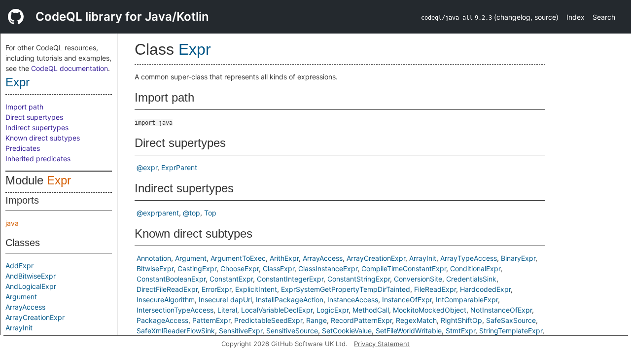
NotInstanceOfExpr (501, 310)
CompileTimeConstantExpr (403, 268)
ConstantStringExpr (358, 279)
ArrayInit (19, 327)
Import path (24, 107)
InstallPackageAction (289, 299)
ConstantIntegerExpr (290, 279)
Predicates (22, 148)
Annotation (154, 258)
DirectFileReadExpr (167, 289)
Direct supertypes (34, 117)
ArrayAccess (25, 307)
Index (575, 17)
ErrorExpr (216, 289)
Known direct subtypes (42, 138)
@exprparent (158, 213)
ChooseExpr (239, 268)
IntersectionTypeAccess (175, 310)
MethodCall (370, 310)
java (12, 223)
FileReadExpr (435, 289)
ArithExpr (284, 258)
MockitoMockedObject (429, 310)
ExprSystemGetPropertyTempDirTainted (345, 289)
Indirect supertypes (37, 127)
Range (316, 320)
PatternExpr (211, 320)
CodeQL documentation (69, 68)
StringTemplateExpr (510, 330)
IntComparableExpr (467, 299)
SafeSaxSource (511, 320)
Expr (17, 82)
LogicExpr (332, 310)
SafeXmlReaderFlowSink (176, 330)
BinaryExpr (518, 258)
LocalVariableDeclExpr (277, 310)
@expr (147, 167)
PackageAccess (162, 320)
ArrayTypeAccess (468, 258)
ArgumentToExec (238, 258)
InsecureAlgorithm (166, 299)
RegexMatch (416, 320)
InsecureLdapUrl (225, 299)
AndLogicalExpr (30, 286)
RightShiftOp (461, 320)
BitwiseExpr (155, 268)
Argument (21, 296)
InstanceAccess (352, 299)
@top (191, 213)
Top (210, 213)
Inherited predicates (37, 158)
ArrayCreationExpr (35, 317)
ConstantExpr (231, 279)
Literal (227, 310)
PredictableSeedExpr (268, 320)
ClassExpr (278, 268)
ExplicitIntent (256, 289)
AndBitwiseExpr (30, 276)
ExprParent (179, 167)
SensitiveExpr (240, 330)
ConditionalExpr (475, 268)
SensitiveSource (292, 330)
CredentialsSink (471, 279)
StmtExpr (460, 330)
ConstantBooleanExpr (171, 279)
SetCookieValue (347, 330)
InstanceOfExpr (407, 299)
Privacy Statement (382, 344)
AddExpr (19, 265)
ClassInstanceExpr (327, 268)
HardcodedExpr (485, 289)
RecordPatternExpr (361, 320)
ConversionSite (418, 279)
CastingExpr (196, 268)
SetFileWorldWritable (409, 330)
